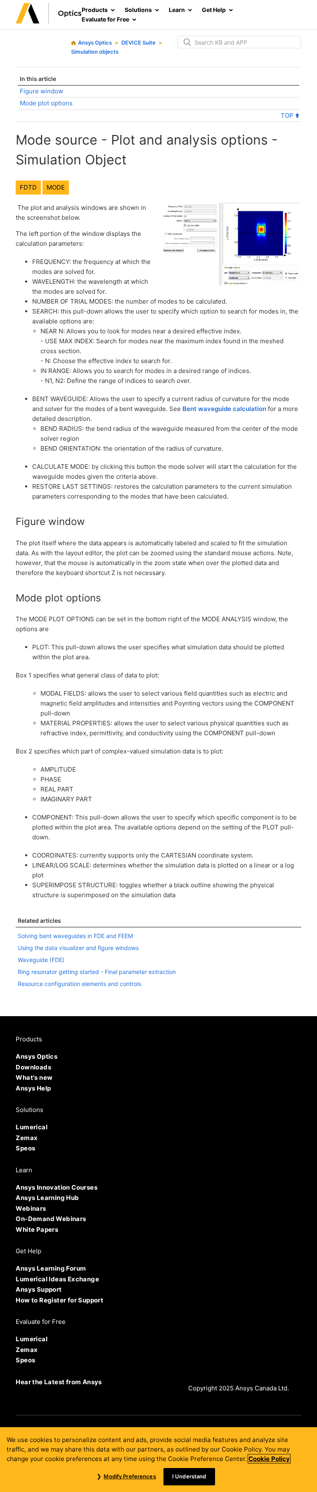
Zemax (27, 1138)
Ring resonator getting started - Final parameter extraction (97, 971)
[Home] (49, 21)
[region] (158, 1459)
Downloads (33, 1067)
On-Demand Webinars (51, 1219)
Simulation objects (94, 51)
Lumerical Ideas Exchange (57, 1279)
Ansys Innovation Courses (56, 1187)
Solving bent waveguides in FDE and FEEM (75, 935)
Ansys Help (33, 1088)
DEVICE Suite (138, 42)
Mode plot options (46, 103)
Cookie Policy (269, 1459)
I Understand (189, 1476)
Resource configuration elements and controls (79, 983)
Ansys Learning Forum (51, 1268)
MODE (56, 187)
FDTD (28, 187)
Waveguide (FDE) (41, 959)
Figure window (41, 91)
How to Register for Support (59, 1300)
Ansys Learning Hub (47, 1198)
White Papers (37, 1229)
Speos (25, 1148)
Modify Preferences (130, 1476)
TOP (288, 115)
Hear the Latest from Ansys (59, 1382)
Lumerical (31, 1127)
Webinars (31, 1208)
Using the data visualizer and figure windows (78, 947)
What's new (34, 1077)
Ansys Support (39, 1289)
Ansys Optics (95, 42)
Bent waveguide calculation (224, 409)
